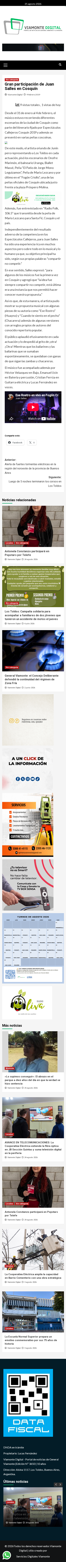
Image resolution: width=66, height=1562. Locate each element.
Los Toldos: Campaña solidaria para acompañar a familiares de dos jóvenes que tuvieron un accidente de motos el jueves (33, 615)
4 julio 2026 (29, 624)
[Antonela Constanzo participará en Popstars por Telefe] (33, 526)
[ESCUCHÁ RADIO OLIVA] (33, 198)
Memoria (10, 1068)
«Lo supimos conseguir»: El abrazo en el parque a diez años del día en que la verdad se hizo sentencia (32, 1080)
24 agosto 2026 (31, 559)
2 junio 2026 (29, 688)
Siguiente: (35, 481)
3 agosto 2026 (30, 1282)
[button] (5, 65)
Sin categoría (12, 80)
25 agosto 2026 (31, 1088)
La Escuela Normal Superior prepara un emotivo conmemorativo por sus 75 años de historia (31, 1340)
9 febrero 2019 (33, 94)
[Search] (60, 65)
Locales (9, 543)
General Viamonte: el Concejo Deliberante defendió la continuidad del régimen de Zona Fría (32, 679)
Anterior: (32, 466)
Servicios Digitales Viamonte (33, 1556)
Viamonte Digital (15, 94)
